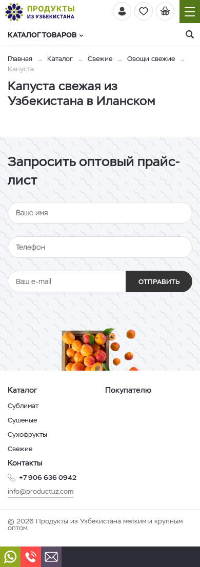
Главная (20, 58)
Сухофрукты (27, 434)
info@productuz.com (40, 491)
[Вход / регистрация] (122, 11)
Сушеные (22, 420)
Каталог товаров (42, 34)
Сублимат (23, 405)
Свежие (100, 58)
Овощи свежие (151, 58)
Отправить (159, 281)
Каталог (60, 58)
